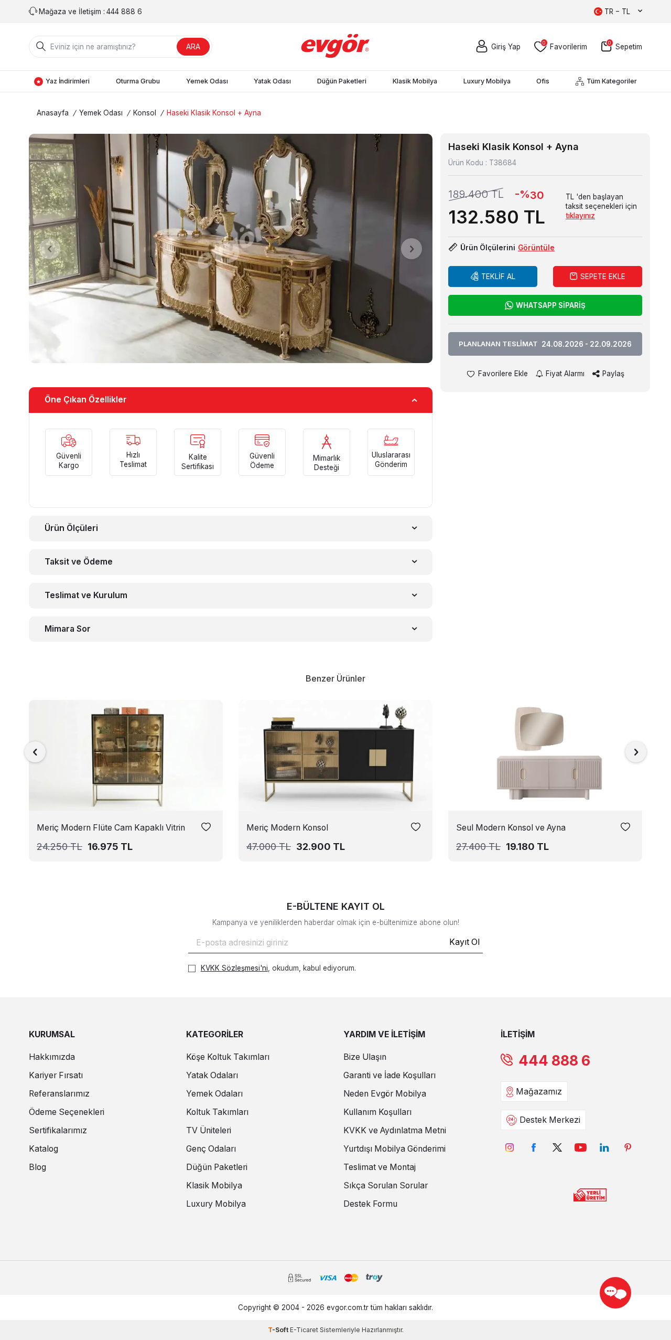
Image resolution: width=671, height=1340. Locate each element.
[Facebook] (533, 1147)
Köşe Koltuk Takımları (227, 1057)
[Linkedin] (604, 1147)
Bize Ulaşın (364, 1057)
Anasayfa (53, 113)
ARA (193, 46)
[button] (49, 248)
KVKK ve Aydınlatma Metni (394, 1130)
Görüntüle (536, 247)
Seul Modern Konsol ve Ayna (511, 828)
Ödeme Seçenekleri (66, 1112)
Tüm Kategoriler (612, 81)
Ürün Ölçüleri (71, 528)
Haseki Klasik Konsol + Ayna (214, 113)
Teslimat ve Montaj (379, 1167)
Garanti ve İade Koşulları (389, 1075)
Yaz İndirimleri (68, 81)
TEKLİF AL (498, 276)
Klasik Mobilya (415, 81)
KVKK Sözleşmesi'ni (234, 968)
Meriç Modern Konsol (287, 828)
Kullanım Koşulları (377, 1112)
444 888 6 (554, 1060)
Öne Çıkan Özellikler (86, 400)
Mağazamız (539, 1092)
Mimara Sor (68, 629)
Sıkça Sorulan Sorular (385, 1185)
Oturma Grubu (138, 81)
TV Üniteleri (208, 1130)
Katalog (43, 1149)
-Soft (279, 1330)
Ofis (542, 81)
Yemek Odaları (214, 1094)
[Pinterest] (628, 1147)
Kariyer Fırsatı (56, 1075)
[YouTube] (580, 1147)
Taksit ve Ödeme (79, 562)
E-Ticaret (304, 1330)
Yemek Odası (207, 81)
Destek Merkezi (550, 1120)
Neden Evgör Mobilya (384, 1094)
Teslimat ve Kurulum (86, 595)
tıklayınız (580, 215)
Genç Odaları (211, 1149)
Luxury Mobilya (487, 81)
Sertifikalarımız (58, 1130)
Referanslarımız (59, 1094)
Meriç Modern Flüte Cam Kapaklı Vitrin (111, 828)
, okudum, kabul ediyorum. (278, 968)
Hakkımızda (52, 1057)
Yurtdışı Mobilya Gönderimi (394, 1149)
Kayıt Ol (464, 942)
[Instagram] (510, 1147)
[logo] (336, 46)
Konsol (144, 113)
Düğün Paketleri (341, 81)
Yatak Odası (272, 81)
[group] (230, 248)
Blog (37, 1167)
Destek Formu (370, 1204)
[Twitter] (557, 1147)
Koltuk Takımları (217, 1112)
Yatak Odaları (212, 1075)
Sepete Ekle (602, 276)
